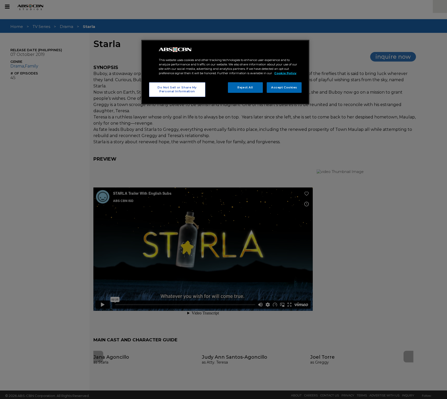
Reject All (245, 87)
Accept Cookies (284, 87)
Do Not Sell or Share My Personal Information (177, 89)
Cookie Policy (285, 73)
